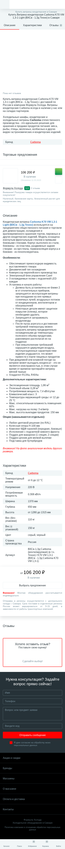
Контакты (8, 809)
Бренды (7, 768)
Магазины (9, 778)
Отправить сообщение (32, 735)
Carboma (35, 142)
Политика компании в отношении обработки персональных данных (32, 828)
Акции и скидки (11, 758)
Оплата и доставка (14, 799)
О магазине (9, 788)
